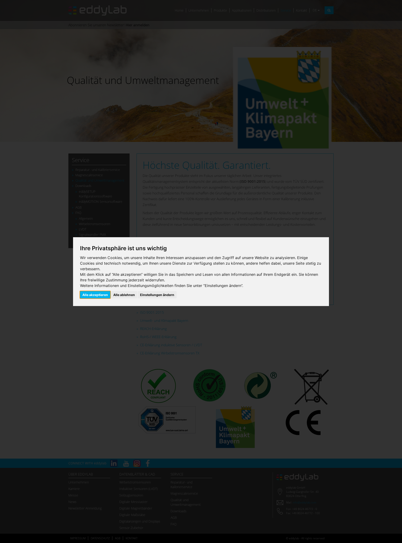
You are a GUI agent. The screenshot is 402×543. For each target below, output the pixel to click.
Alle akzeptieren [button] (95, 295)
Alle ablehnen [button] (124, 295)
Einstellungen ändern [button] (157, 295)
